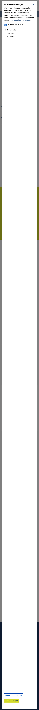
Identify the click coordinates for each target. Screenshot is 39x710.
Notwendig (11, 30)
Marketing (11, 37)
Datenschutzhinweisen (20, 20)
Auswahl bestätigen (13, 695)
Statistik (10, 33)
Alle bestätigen (11, 701)
